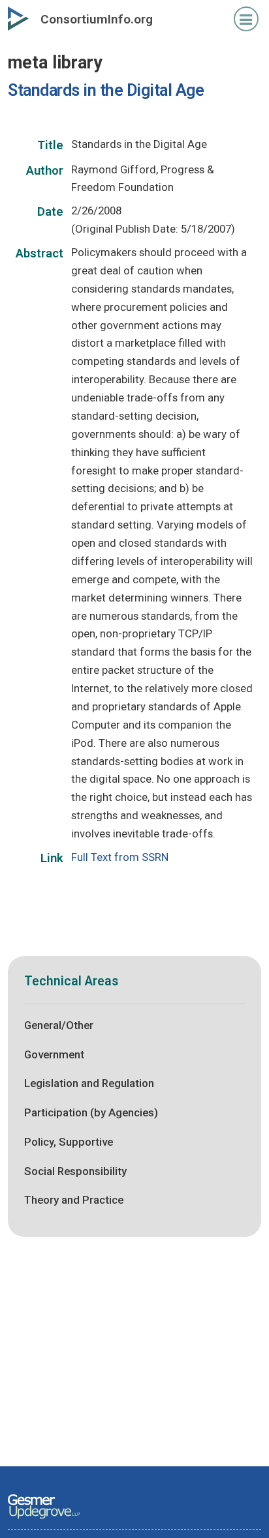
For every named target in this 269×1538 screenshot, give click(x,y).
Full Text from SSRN (119, 856)
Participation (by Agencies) (91, 1112)
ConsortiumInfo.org (96, 19)
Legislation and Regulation (89, 1083)
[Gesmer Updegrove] (44, 1519)
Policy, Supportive (68, 1141)
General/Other (58, 1025)
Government (54, 1054)
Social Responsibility (75, 1171)
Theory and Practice (73, 1199)
